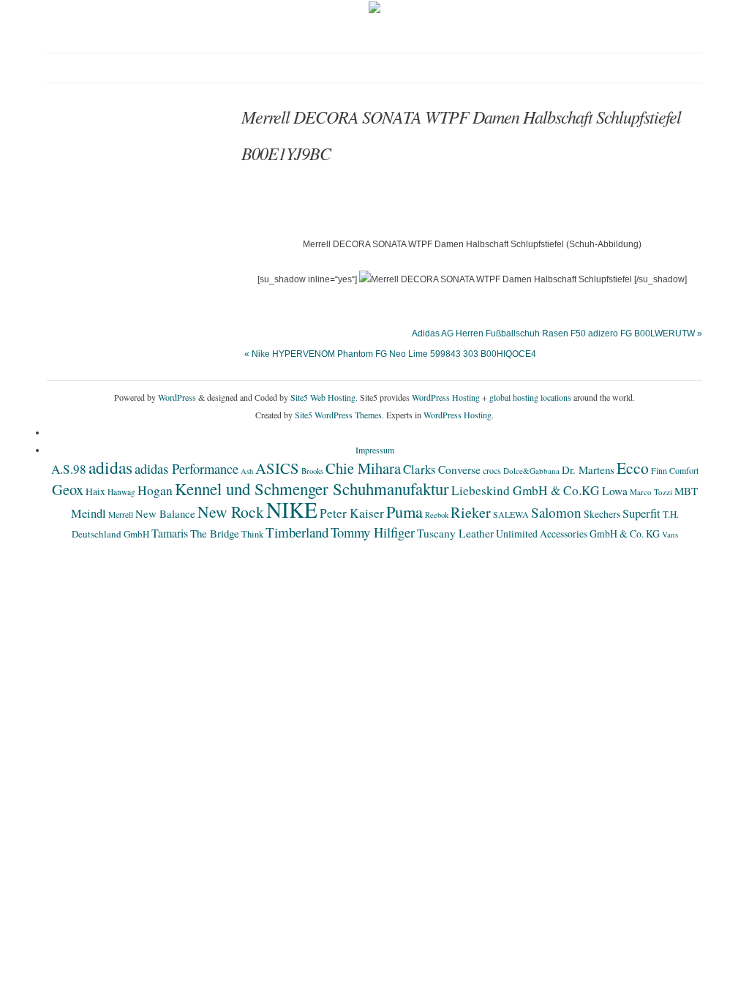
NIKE (291, 509)
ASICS (277, 468)
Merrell (120, 514)
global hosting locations (530, 397)
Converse (459, 469)
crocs (492, 470)
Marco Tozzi (651, 491)
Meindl (88, 513)
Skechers (602, 514)
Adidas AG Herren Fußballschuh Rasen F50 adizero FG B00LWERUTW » (557, 333)
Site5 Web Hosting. (324, 397)
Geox (67, 489)
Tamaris (169, 532)
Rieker (471, 512)
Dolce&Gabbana (531, 470)
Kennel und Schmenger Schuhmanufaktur (312, 488)
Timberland (297, 532)
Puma (404, 511)
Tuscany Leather (455, 533)
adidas (110, 467)
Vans (670, 534)
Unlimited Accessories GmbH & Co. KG (578, 533)
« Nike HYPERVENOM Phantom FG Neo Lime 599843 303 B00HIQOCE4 (390, 354)
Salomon (556, 512)
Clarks (419, 469)
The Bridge (214, 533)
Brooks (312, 471)
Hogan (155, 490)
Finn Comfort (675, 470)
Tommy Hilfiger (373, 532)
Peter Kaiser (352, 513)
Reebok (436, 515)
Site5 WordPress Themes (338, 415)
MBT (686, 490)
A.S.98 (68, 469)
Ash (247, 471)
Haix (95, 491)
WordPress (177, 397)
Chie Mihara (363, 468)
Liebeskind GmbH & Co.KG (525, 490)
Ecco (633, 467)
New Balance (165, 513)
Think (252, 534)
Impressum (374, 450)
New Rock (230, 511)
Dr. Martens (588, 469)
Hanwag (121, 491)
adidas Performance (186, 468)
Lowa (615, 490)
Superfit (641, 513)
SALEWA (511, 514)
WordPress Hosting (446, 397)
